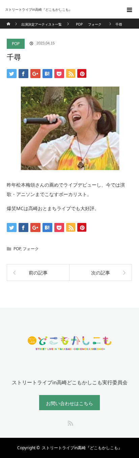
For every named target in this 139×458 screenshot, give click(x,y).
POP (16, 43)
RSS (69, 422)
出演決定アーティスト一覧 (41, 24)
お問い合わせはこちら (69, 403)
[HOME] (9, 21)
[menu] (129, 9)
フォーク (31, 249)
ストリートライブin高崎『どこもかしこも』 (82, 448)
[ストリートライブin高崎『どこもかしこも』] (59, 9)
